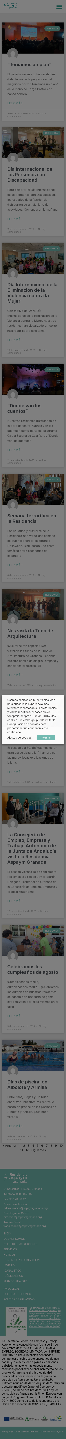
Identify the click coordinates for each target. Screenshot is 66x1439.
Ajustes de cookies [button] (19, 737)
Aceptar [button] (46, 737)
